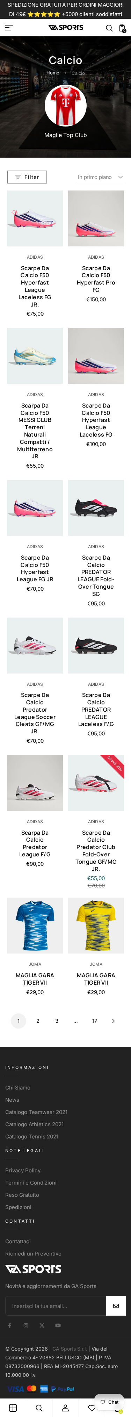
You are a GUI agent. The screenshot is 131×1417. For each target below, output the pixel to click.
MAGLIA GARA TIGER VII (35, 978)
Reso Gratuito (22, 1195)
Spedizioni (18, 1207)
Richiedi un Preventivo (33, 1253)
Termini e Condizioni (31, 1182)
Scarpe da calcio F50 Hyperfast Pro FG (96, 279)
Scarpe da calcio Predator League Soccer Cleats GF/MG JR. (35, 713)
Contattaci (18, 1241)
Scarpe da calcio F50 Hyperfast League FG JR (35, 568)
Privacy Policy (23, 1170)
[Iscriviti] (116, 1306)
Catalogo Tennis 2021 (31, 1136)
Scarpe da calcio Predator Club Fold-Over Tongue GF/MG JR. (96, 851)
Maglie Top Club (65, 134)
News (12, 1099)
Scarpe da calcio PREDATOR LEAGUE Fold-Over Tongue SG (96, 576)
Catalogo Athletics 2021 (34, 1124)
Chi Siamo (17, 1087)
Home (52, 72)
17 (94, 1020)
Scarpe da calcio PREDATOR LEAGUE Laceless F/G (96, 709)
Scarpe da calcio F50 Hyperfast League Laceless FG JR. (35, 286)
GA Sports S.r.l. (69, 1349)
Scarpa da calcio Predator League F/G (35, 843)
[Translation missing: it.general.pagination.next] (114, 1021)
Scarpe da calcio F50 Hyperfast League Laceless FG (96, 420)
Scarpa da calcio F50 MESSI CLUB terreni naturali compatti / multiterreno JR (35, 431)
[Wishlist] (92, 1408)
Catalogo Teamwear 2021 (36, 1112)
